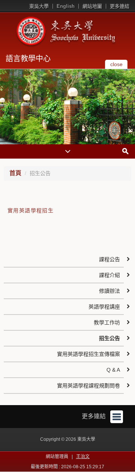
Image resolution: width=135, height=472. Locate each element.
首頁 (15, 173)
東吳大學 (39, 6)
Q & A (113, 370)
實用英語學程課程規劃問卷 (88, 386)
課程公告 (109, 259)
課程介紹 (109, 275)
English (66, 6)
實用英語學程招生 (31, 210)
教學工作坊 (107, 322)
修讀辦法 (109, 291)
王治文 (83, 456)
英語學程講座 (104, 307)
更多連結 (119, 6)
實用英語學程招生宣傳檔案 (88, 354)
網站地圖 (92, 6)
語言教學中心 (28, 58)
